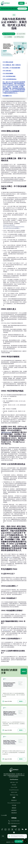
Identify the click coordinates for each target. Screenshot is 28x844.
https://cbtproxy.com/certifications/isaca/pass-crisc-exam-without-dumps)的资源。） (13, 227)
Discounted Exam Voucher (14, 803)
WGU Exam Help (14, 794)
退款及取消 (14, 812)
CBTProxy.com (6, 432)
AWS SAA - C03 (14, 782)
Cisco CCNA (14, 787)
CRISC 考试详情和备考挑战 (9, 76)
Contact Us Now (22, 8)
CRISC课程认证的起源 (8, 62)
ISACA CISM (14, 792)
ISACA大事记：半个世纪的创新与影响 (11, 67)
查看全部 (24, 671)
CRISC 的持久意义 (7, 70)
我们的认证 (14, 800)
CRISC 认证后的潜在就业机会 (9, 79)
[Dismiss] (25, 835)
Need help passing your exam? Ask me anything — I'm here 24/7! (17, 836)
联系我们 (21, 3)
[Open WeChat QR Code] (22, 829)
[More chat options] (25, 841)
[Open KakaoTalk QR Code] (26, 829)
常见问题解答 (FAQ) (7, 95)
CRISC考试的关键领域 (8, 73)
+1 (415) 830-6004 (15, 820)
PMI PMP (14, 785)
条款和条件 (14, 810)
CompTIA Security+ (14, 789)
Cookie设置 (4, 815)
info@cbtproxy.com (15, 823)
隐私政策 (14, 807)
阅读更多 (21, 701)
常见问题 (14, 805)
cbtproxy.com (8, 106)
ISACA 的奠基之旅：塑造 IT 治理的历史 (12, 64)
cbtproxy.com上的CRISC (8, 225)
